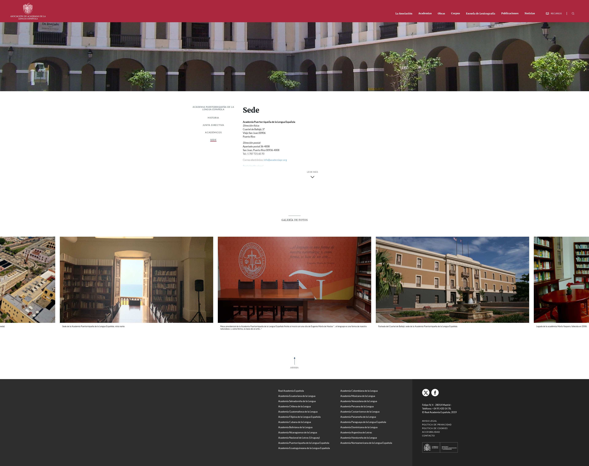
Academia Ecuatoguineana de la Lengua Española (304, 445)
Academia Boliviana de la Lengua (295, 424)
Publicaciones (509, 13)
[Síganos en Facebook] (435, 390)
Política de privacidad (437, 422)
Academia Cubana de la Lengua (294, 419)
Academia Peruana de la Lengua (357, 404)
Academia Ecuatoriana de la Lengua (296, 393)
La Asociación (403, 13)
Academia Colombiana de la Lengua (359, 388)
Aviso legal (429, 418)
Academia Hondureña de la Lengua (358, 435)
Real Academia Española (291, 388)
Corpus (455, 13)
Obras (441, 13)
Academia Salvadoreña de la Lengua (297, 398)
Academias (425, 13)
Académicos (213, 132)
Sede (213, 140)
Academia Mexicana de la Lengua (357, 393)
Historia (213, 117)
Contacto (428, 433)
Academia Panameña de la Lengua (358, 414)
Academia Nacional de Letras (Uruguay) (299, 435)
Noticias (530, 13)
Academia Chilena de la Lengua (294, 404)
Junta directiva (213, 125)
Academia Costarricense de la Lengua (359, 409)
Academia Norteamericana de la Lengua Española (366, 440)
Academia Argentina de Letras (356, 430)
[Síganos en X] (425, 390)
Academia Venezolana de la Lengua (358, 398)
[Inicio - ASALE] (28, 10)
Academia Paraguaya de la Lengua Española (363, 419)
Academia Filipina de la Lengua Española (299, 414)
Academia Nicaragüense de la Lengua (297, 430)
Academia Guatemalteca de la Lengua (298, 409)
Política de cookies (435, 426)
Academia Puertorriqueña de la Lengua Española (213, 108)
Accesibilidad (431, 429)
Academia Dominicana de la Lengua (358, 424)
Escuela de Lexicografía (480, 13)
